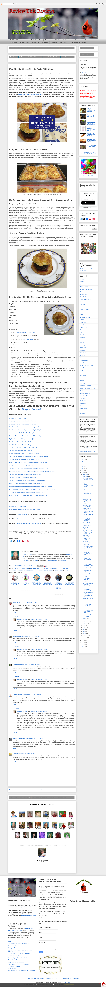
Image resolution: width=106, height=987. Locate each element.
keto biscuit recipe (44, 568)
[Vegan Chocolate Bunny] (26, 580)
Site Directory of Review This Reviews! (18, 943)
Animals (82, 279)
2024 (83, 464)
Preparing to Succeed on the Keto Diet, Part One (22, 421)
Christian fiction (83, 302)
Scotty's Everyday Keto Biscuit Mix (30, 94)
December (85, 474)
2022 (83, 468)
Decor (36, 48)
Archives (82, 281)
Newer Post (13, 790)
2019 (83, 640)
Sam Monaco (45, 42)
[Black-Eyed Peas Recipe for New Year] (36, 580)
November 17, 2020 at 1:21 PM (38, 711)
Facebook (63, 560)
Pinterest (49, 560)
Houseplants (83, 352)
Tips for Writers (56, 56)
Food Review (17, 568)
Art (80, 284)
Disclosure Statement (69, 984)
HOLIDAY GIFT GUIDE (87, 175)
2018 (83, 642)
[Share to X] (39, 566)
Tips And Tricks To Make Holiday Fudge (87, 580)
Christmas (82, 304)
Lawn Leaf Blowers (87, 602)
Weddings (82, 413)
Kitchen (82, 357)
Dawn (40, 39)
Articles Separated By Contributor (78, 42)
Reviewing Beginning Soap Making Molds (88, 611)
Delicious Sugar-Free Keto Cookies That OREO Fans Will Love (26, 483)
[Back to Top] (104, 984)
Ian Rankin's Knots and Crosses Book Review (88, 575)
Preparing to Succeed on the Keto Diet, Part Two (22, 424)
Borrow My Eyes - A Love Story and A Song (91, 140)
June (84, 627)
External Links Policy (14, 960)
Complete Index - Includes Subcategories (57, 797)
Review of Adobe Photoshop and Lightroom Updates (88, 564)
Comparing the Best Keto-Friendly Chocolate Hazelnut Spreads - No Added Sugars (32, 471)
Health (49, 56)
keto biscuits (53, 568)
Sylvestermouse (24, 39)
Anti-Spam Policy (13, 948)
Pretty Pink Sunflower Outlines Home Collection (91, 128)
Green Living (83, 334)
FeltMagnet (35, 560)
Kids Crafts (82, 355)
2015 (83, 649)
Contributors (85, 73)
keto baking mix (34, 568)
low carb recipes (38, 570)
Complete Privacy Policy (28, 915)
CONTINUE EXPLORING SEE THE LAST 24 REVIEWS (88, 153)
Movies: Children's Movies (86, 365)
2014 (83, 651)
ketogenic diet (19, 570)
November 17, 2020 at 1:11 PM (38, 679)
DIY (81, 312)
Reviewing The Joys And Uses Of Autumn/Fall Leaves (87, 606)
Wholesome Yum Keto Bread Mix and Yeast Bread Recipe (25, 453)
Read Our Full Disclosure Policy (87, 451)
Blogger (67, 982)
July (84, 625)
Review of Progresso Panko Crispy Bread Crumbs (88, 589)
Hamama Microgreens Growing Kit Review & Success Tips (25, 436)
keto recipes (65, 568)
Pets (41, 56)
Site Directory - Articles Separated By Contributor (21, 970)
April (84, 631)
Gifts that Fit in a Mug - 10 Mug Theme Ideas (88, 548)
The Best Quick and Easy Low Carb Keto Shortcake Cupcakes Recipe (28, 468)
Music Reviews (30, 48)
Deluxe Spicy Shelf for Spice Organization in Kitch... (87, 493)
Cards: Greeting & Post (85, 299)
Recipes (52, 48)
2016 (83, 646)
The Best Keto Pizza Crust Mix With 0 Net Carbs (22, 477)
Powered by (85, 207)
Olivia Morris (66, 39)
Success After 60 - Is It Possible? (88, 615)
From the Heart (64, 56)
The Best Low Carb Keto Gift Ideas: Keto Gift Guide (23, 447)
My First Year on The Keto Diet (17, 418)
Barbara (15, 753)
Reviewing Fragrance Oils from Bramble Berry (88, 479)
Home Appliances (84, 345)
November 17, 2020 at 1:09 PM (38, 649)
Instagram (55, 560)
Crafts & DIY (29, 56)
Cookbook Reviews (84, 307)
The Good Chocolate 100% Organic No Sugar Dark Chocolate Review (28, 456)
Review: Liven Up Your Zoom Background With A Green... (88, 510)
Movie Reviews (21, 48)
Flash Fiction (83, 322)
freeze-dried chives (28, 339)
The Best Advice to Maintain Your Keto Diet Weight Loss (24, 459)
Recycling (82, 383)
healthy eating (25, 568)
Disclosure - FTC (12, 946)
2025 (83, 461)
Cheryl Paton (63, 42)
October (85, 618)
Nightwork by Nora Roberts (90, 115)
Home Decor (83, 347)
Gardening (42, 48)
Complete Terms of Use (25, 907)
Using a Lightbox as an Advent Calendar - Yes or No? (87, 552)
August (85, 623)
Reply (14, 612)
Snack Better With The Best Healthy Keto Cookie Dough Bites (28, 463)
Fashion (82, 319)
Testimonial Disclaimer (14, 966)
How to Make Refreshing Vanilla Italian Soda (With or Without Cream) (28, 495)
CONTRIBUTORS (14, 39)
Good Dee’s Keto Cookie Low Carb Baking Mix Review (24, 433)
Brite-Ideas (57, 39)
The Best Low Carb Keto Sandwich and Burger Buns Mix (25, 474)
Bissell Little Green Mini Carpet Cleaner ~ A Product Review (91, 122)
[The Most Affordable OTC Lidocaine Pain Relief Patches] (15, 580)
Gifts (47, 48)
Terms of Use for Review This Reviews (18, 964)
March (84, 633)
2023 (83, 466)
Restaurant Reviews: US (86, 385)
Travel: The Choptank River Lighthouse (87, 543)
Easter (81, 314)
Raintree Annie (35, 42)
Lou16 (74, 39)
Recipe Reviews (22, 514)
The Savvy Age (13, 42)
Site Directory (35, 978)
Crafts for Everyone (84, 309)
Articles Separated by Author (47, 978)
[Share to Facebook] (41, 566)
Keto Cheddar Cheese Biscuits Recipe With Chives (87, 537)
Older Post (71, 790)
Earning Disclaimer (13, 955)
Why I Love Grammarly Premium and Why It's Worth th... (88, 484)
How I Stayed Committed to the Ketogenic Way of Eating (24, 509)
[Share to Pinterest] (42, 566)
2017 (83, 644)
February (85, 635)
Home (43, 790)
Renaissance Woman (19, 738)
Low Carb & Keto (28, 570)
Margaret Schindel (24, 42)
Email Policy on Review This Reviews (18, 958)
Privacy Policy (12, 968)
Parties (81, 370)
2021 (83, 470)
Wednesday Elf (48, 39)
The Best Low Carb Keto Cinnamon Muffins (21, 450)
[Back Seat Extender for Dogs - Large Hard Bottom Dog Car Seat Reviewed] (58, 580)
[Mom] (69, 580)
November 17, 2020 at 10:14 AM (31, 664)
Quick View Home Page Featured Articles (67, 978)
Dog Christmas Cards (88, 489)
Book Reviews (13, 48)
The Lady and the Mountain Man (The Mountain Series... (87, 559)
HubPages (26, 560)
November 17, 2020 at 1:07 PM (38, 619)
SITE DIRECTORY (85, 54)
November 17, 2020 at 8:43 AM (30, 636)
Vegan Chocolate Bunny (26, 583)
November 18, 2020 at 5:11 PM (34, 738)
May (84, 629)
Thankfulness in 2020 (88, 497)
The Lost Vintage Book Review (87, 506)
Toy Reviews (22, 56)
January (85, 637)
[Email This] (38, 566)
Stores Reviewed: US (85, 393)
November (85, 476)
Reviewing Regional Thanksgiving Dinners (87, 519)
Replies (17, 616)
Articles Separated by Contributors (39, 797)
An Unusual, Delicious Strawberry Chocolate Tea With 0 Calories (27, 480)
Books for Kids (83, 296)
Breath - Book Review (86, 528)
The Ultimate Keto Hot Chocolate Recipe (20, 445)
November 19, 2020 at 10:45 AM (27, 753)
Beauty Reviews (13, 50)
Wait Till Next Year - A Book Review (91, 146)
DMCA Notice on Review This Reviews (19, 953)
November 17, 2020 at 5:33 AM (29, 603)
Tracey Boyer (54, 42)
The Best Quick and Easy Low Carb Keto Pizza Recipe (24, 465)
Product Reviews (13, 56)
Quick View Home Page (25, 797)
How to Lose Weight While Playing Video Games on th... (87, 594)
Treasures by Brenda (83, 39)
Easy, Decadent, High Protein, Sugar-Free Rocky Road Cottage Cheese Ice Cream (32, 489)
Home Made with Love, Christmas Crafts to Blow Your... (87, 569)
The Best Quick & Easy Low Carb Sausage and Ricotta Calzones (27, 492)
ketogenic (12, 570)
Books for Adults (84, 294)
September (86, 621)
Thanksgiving (83, 398)
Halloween (82, 337)
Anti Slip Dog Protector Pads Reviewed (91, 134)
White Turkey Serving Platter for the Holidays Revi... (88, 524)
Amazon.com (90, 447)
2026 (83, 459)
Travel (57, 48)
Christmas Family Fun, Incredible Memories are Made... (87, 501)
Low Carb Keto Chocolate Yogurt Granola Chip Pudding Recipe (26, 430)
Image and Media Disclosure (16, 962)
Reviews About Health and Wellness (29, 523)
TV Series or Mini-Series (86, 395)
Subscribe (88, 203)
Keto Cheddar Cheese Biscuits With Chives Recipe (23, 442)
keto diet (59, 568)
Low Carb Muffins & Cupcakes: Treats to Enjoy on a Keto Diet (26, 427)
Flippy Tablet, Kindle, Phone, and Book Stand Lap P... (88, 532)
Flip (45, 566)
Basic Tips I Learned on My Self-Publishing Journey (88, 584)
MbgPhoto (33, 39)
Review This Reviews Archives (87, 388)
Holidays (36, 56)
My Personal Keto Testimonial (17, 506)
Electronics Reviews (85, 317)
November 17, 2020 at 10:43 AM (32, 694)
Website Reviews (84, 411)
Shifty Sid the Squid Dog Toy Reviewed (91, 110)
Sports (45, 56)
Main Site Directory (14, 797)
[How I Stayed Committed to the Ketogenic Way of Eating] (47, 580)
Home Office (83, 350)
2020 (83, 472)
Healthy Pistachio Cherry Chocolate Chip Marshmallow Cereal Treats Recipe (30, 486)
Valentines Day (83, 408)
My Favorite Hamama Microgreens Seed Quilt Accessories (25, 439)
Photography (63, 48)
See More (12, 59)
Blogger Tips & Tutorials (86, 289)
